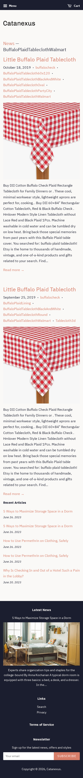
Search (41, 707)
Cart (76, 6)
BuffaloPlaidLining (17, 303)
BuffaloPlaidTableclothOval (23, 85)
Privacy (41, 712)
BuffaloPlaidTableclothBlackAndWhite (32, 79)
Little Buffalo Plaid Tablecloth (39, 59)
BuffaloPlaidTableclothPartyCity (27, 91)
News (8, 43)
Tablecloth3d (66, 320)
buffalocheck (45, 67)
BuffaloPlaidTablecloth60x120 (26, 73)
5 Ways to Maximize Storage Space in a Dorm (38, 511)
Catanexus (54, 769)
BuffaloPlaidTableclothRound (25, 314)
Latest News (41, 610)
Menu (12, 6)
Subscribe (66, 756)
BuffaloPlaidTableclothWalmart (27, 96)
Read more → (13, 270)
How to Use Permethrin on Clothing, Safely (35, 541)
